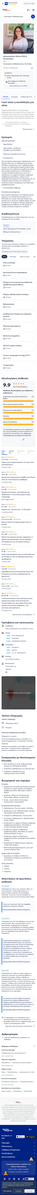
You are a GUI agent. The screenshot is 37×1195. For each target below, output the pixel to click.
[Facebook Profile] (6, 672)
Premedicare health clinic (10, 1081)
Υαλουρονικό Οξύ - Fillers (27, 1072)
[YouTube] (18, 1179)
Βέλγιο (16, 1169)
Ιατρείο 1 (6, 225)
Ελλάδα (10, 1169)
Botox (4, 1072)
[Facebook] (4, 1179)
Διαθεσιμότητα (26, 97)
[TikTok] (23, 1179)
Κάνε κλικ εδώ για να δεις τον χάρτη (18, 693)
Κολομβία (26, 1169)
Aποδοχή (29, 1191)
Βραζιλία (25, 1172)
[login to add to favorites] (31, 26)
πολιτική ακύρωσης (25, 750)
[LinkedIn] (14, 1179)
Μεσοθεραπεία (12, 1072)
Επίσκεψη (13, 256)
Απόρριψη (18, 1191)
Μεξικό (20, 1169)
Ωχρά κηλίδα (28, 1091)
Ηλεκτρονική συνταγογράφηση (22, 1062)
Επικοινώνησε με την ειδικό (18, 86)
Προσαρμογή (7, 1191)
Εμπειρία (14, 97)
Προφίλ (5, 97)
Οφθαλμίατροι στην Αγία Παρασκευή (13, 1053)
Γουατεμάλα (18, 1172)
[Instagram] (9, 1179)
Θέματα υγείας (25, 256)
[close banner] (3, 3)
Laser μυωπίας (6, 1091)
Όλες (4, 256)
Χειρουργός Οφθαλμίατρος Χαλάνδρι (17, 64)
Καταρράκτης (6, 1062)
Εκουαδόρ (11, 1172)
